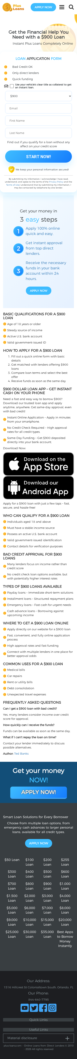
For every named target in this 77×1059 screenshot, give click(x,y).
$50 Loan (12, 860)
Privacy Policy (56, 181)
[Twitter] (34, 1008)
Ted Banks (21, 753)
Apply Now (38, 843)
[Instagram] (52, 1008)
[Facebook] (43, 1008)
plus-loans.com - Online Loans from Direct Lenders (34, 1045)
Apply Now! (38, 792)
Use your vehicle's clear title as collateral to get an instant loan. (43, 86)
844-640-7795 (38, 999)
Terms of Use (12, 185)
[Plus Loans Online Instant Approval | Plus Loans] (14, 7)
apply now (43, 7)
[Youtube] (25, 1008)
